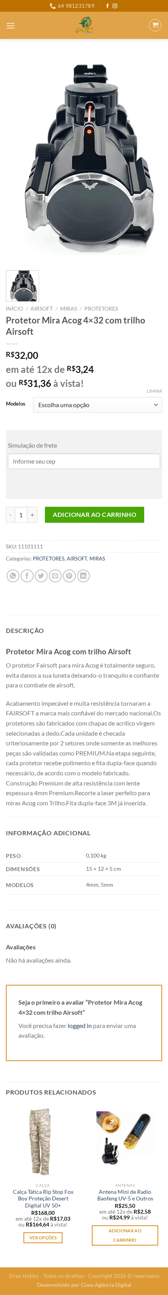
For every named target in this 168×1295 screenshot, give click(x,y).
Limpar (154, 391)
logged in (80, 1025)
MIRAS (68, 309)
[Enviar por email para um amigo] (55, 575)
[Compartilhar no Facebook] (27, 575)
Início (14, 309)
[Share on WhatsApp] (13, 575)
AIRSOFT (41, 309)
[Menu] (10, 25)
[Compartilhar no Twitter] (41, 575)
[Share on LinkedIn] (83, 575)
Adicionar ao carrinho (94, 514)
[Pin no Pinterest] (69, 575)
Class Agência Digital (106, 1284)
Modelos (15, 404)
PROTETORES (101, 309)
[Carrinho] (155, 25)
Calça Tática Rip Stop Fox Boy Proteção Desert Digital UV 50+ (43, 1199)
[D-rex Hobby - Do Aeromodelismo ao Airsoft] (84, 25)
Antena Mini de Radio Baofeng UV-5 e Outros (125, 1195)
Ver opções (43, 1237)
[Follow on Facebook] (107, 6)
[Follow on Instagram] (115, 6)
